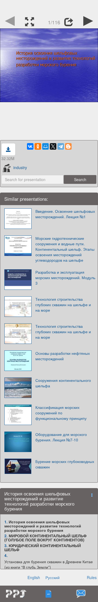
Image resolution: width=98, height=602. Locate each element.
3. (6, 545)
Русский (52, 577)
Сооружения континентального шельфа (63, 382)
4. (6, 555)
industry (20, 167)
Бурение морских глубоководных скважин (64, 464)
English (33, 577)
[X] (53, 146)
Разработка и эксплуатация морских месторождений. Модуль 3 (65, 277)
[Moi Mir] (45, 146)
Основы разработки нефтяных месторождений (62, 355)
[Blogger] (68, 146)
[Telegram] (60, 146)
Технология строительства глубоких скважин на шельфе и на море (63, 304)
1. (6, 521)
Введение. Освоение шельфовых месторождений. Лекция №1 (65, 213)
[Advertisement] (49, 7)
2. (6, 535)
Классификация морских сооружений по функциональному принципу (61, 413)
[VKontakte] (30, 146)
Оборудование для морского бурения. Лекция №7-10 (61, 437)
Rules (92, 577)
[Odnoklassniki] (38, 146)
